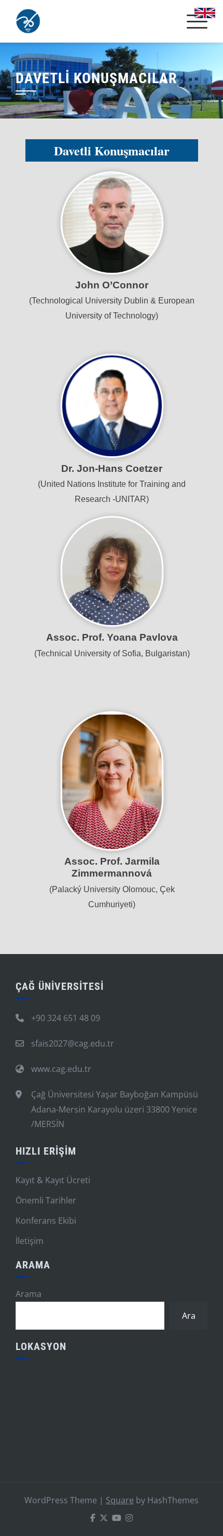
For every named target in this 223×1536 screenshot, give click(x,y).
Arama (28, 1294)
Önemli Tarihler (46, 1200)
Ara (189, 1315)
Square (120, 1500)
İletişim (30, 1241)
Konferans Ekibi (46, 1220)
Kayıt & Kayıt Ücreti (53, 1180)
